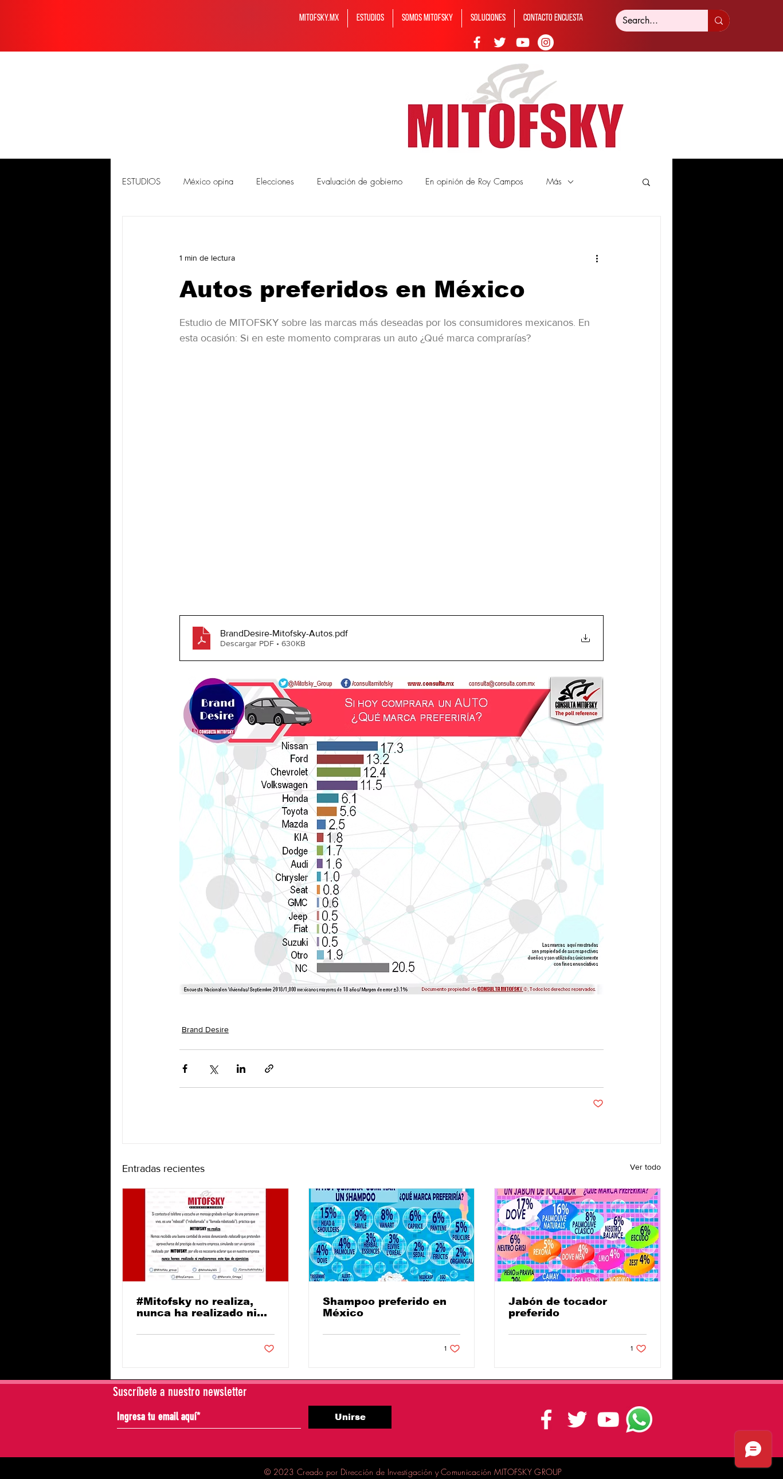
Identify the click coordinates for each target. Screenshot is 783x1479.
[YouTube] (523, 42)
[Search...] (719, 21)
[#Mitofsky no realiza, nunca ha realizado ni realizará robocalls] (205, 1235)
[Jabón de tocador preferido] (577, 1235)
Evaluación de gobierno (359, 181)
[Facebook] (477, 42)
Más (554, 181)
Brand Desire (205, 1029)
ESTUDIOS (141, 181)
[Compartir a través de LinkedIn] (241, 1068)
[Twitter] (500, 42)
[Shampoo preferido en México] (392, 1235)
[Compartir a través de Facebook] (184, 1068)
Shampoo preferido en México (385, 1307)
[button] (646, 181)
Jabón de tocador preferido (557, 1307)
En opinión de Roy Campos (474, 181)
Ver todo (645, 1166)
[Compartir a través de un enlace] (269, 1068)
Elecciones (275, 181)
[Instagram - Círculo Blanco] (546, 42)
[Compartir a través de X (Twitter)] (213, 1068)
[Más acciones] (597, 258)
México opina (208, 181)
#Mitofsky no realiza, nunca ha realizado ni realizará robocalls (196, 1307)
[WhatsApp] (639, 1419)
